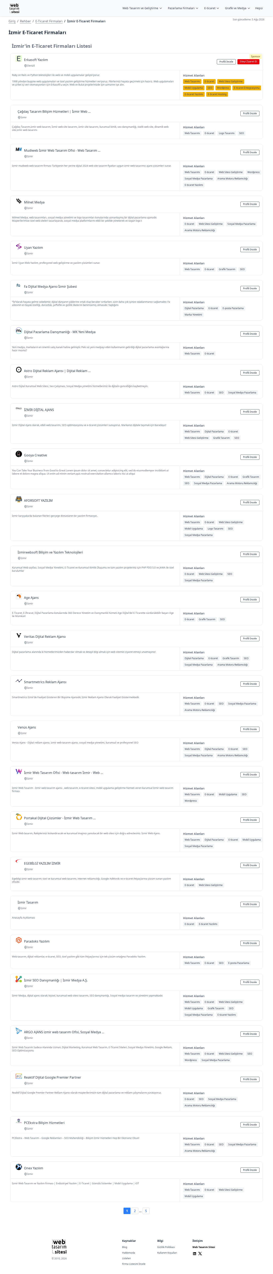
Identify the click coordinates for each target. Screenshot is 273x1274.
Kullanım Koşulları (167, 1252)
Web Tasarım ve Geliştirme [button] (140, 8)
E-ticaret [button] (209, 8)
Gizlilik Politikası (166, 1247)
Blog (124, 1247)
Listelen (126, 1258)
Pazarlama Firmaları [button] (181, 8)
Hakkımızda (128, 1252)
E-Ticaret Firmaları (49, 21)
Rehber (25, 21)
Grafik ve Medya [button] (235, 8)
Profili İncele (226, 61)
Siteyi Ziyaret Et (248, 61)
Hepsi (259, 8)
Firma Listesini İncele (133, 1264)
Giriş (12, 21)
